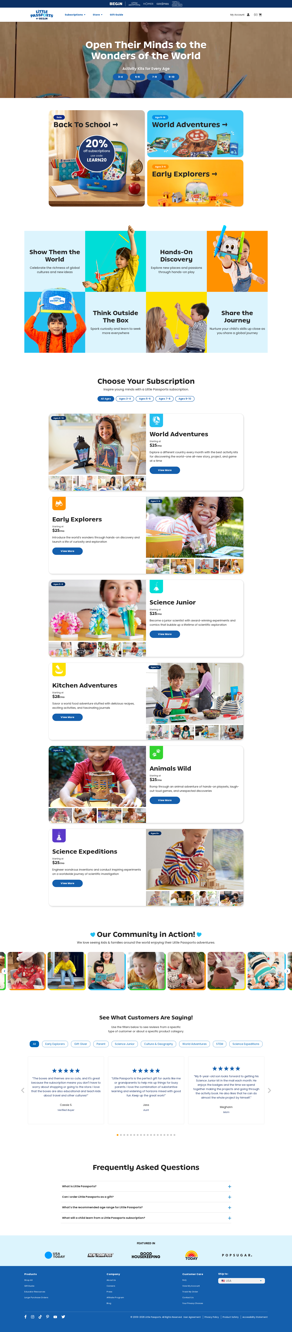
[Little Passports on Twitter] (63, 1316)
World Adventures (194, 1044)
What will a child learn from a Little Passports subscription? (103, 1218)
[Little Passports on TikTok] (40, 1316)
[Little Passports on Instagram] (32, 1316)
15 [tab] (164, 1135)
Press (109, 1291)
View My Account (191, 1285)
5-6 (137, 77)
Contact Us (188, 1297)
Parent (101, 1044)
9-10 (171, 77)
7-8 (154, 77)
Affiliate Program (115, 1297)
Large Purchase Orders (36, 1297)
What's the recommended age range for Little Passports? (102, 1207)
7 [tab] (138, 1135)
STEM (219, 1044)
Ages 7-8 (164, 398)
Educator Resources (34, 1291)
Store (96, 15)
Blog (109, 1303)
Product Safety (231, 1317)
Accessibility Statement (255, 1317)
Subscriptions (74, 15)
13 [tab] (158, 1135)
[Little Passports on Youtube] (55, 1316)
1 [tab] (117, 1135)
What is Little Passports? (79, 1186)
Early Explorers (55, 1044)
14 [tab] (161, 1135)
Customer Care (192, 1274)
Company (113, 1274)
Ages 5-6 (145, 398)
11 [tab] (151, 1135)
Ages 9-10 (185, 398)
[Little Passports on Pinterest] (47, 1316)
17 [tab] (171, 1135)
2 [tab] (121, 1135)
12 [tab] (154, 1135)
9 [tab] (144, 1135)
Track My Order (190, 1291)
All (34, 1044)
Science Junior (125, 1044)
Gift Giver (80, 1044)
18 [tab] (174, 1135)
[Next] (287, 971)
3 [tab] (124, 1135)
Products (30, 1274)
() (256, 14)
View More (165, 470)
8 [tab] (141, 1135)
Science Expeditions (246, 1044)
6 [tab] (134, 1135)
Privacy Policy (212, 1317)
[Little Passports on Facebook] (25, 1316)
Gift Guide (116, 15)
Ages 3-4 (125, 398)
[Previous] (5, 971)
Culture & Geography (158, 1044)
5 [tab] (131, 1135)
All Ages (106, 398)
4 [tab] (128, 1135)
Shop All (28, 1280)
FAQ (184, 1280)
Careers (111, 1285)
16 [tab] (168, 1135)
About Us (111, 1280)
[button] (60, 483)
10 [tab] (148, 1135)
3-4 (120, 77)
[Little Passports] (45, 15)
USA (228, 1281)
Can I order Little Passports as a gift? (88, 1197)
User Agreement (192, 1317)
